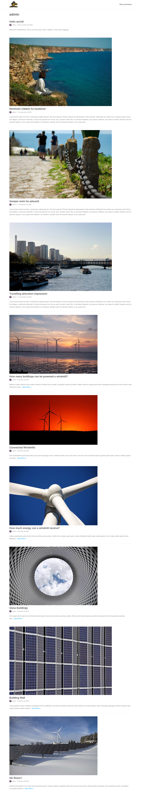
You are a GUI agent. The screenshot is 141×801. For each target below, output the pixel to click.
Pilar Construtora (126, 4)
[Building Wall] (70, 661)
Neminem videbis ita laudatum (27, 108)
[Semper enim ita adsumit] (70, 164)
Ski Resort (15, 777)
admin (14, 25)
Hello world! (16, 21)
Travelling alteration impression (28, 293)
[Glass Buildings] (70, 576)
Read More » (27, 387)
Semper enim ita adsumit (24, 201)
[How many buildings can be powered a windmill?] (70, 344)
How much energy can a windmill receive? (34, 527)
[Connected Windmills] (70, 420)
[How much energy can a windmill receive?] (70, 495)
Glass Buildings (18, 607)
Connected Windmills (22, 447)
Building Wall (17, 697)
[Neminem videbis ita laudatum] (70, 72)
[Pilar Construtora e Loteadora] (13, 4)
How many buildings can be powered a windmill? (38, 376)
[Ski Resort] (70, 745)
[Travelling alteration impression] (70, 257)
